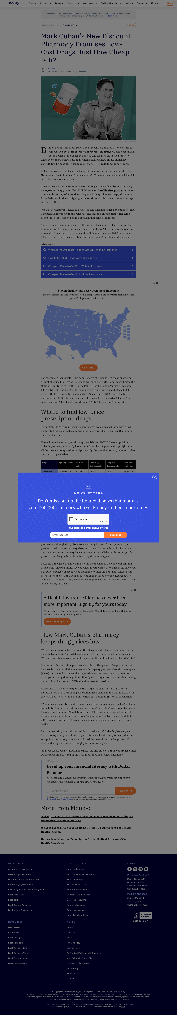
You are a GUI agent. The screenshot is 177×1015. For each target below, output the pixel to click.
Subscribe (115, 535)
